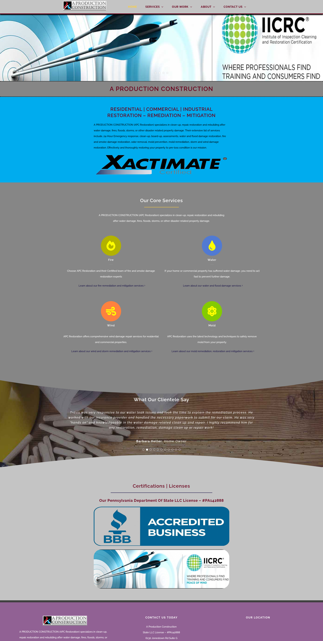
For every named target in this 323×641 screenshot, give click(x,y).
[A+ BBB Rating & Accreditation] (161, 507)
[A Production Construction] (84, 2)
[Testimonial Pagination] (143, 450)
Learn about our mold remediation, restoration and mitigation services (212, 351)
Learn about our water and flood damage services (212, 285)
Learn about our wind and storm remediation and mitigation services (111, 351)
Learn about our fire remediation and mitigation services (111, 285)
